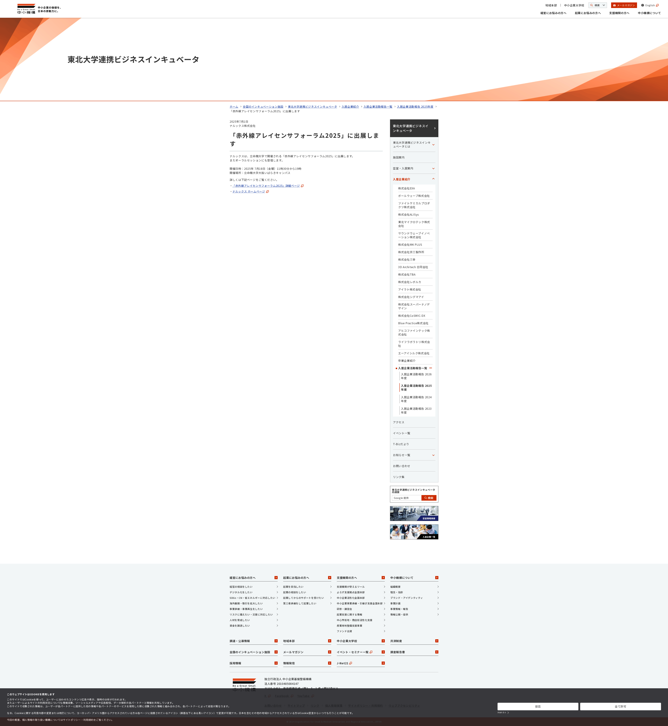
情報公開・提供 (399, 614)
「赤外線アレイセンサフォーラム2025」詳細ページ (266, 185)
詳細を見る (502, 712)
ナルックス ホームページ (248, 191)
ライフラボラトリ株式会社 (414, 344)
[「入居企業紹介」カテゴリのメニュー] (433, 179)
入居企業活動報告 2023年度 (416, 410)
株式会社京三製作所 (411, 252)
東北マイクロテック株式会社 (414, 224)
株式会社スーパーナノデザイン (414, 306)
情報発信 (289, 663)
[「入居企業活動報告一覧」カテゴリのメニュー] (430, 368)
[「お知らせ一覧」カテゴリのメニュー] (433, 455)
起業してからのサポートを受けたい (303, 597)
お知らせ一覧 (401, 455)
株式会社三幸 (407, 259)
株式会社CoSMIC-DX (411, 315)
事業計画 (395, 603)
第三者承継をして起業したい (299, 603)
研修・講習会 (344, 609)
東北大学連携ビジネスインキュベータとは (412, 144)
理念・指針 (396, 592)
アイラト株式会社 (409, 289)
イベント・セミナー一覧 (353, 652)
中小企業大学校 (574, 5)
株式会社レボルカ (409, 282)
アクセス (398, 422)
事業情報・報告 (399, 609)
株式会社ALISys (408, 214)
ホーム (234, 106)
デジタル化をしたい (241, 592)
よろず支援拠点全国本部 (351, 592)
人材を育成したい (240, 620)
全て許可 (620, 706)
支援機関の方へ (619, 12)
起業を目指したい (293, 586)
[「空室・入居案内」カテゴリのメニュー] (433, 168)
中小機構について (649, 12)
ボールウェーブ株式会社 (414, 196)
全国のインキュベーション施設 (263, 106)
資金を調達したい (240, 625)
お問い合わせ (401, 466)
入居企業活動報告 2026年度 (416, 376)
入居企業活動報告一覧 (378, 106)
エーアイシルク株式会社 (414, 353)
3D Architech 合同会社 (413, 267)
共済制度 (396, 641)
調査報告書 (397, 652)
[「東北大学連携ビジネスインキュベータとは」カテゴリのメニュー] (433, 144)
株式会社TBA (406, 274)
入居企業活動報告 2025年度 (415, 106)
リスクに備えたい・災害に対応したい (251, 614)
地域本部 (551, 5)
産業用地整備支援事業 (349, 625)
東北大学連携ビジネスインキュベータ (312, 106)
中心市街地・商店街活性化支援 (354, 620)
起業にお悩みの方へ (588, 12)
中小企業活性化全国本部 (351, 597)
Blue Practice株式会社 (413, 323)
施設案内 (399, 157)
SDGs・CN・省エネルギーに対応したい (252, 597)
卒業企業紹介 (407, 360)
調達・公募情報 (240, 641)
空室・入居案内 (403, 168)
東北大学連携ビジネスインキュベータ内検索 (413, 490)
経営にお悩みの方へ (553, 12)
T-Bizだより (401, 444)
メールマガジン (293, 652)
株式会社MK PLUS (410, 244)
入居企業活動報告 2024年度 (416, 399)
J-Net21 (342, 663)
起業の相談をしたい (294, 592)
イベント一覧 (401, 433)
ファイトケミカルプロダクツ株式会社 (414, 205)
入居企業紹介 (350, 106)
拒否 (538, 706)
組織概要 (395, 586)
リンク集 (399, 477)
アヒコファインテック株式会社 (414, 332)
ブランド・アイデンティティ (406, 597)
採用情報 (235, 663)
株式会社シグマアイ (411, 297)
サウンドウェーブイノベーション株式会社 (414, 235)
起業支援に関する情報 (349, 614)
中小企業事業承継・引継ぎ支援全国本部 (360, 603)
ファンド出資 (344, 631)
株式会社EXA (406, 188)
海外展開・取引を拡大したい (246, 603)
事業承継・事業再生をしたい (246, 609)
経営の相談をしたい (241, 586)
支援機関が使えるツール (351, 586)
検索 (430, 498)
